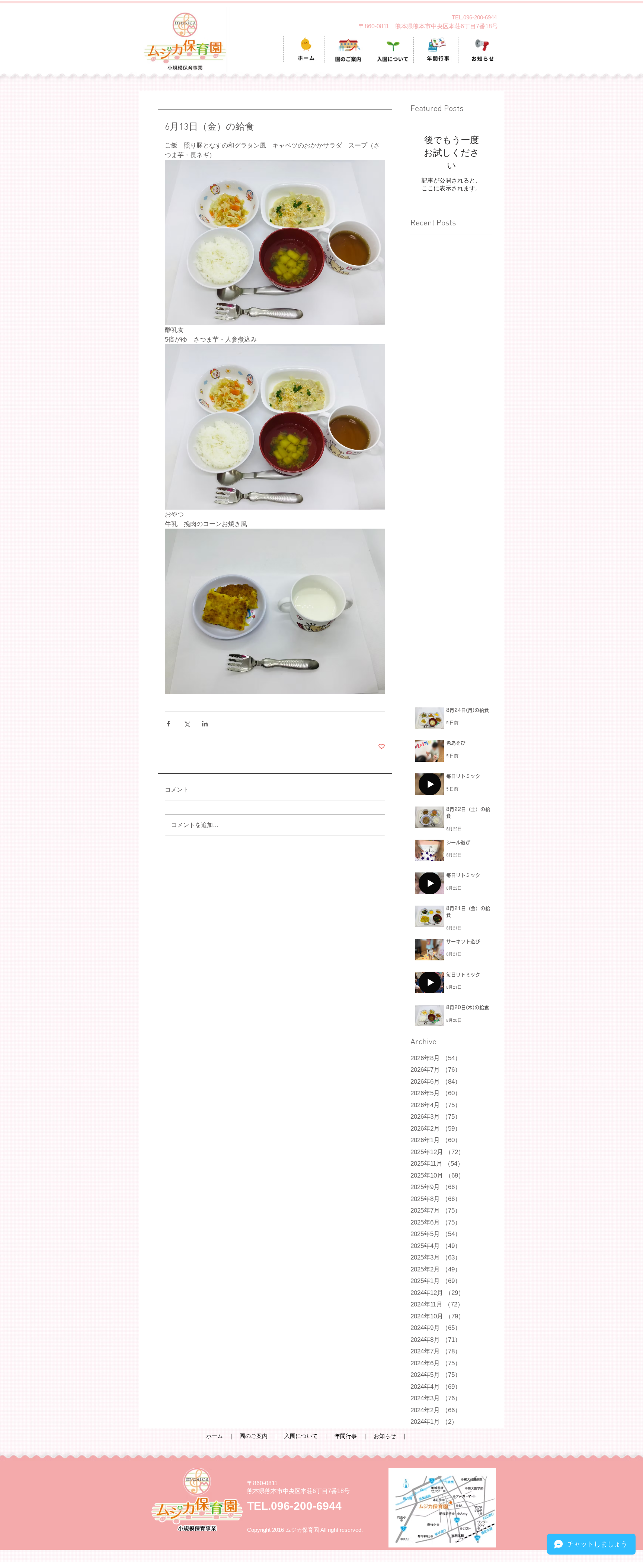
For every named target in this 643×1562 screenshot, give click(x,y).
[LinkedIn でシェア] (204, 723)
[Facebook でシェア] (168, 723)
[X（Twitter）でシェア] (186, 723)
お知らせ (385, 1436)
